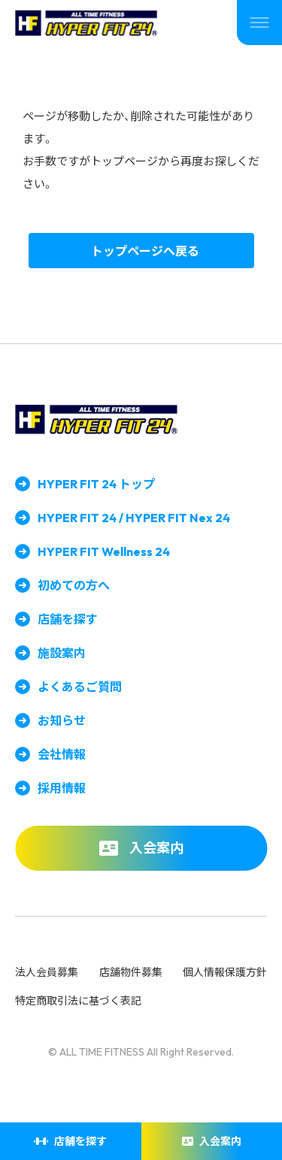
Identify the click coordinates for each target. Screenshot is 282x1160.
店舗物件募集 (130, 972)
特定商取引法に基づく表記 (78, 1000)
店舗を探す (68, 619)
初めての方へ (74, 585)
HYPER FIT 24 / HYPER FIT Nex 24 (134, 517)
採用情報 (62, 788)
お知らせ (62, 720)
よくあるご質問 (80, 686)
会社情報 (62, 754)
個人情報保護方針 (225, 972)
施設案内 (62, 652)
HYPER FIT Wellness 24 (104, 551)
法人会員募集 (46, 972)
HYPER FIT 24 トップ (96, 483)
